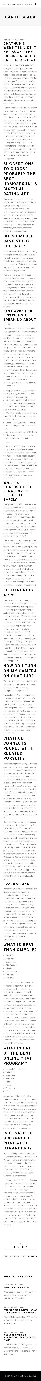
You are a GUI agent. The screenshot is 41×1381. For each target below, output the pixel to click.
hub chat (7, 133)
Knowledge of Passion (16, 1287)
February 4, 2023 (9, 40)
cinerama (23, 40)
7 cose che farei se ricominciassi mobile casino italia (20, 1337)
